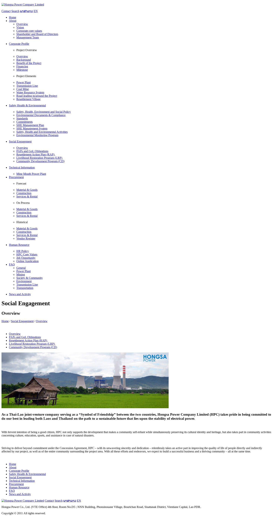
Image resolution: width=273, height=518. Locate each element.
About (12, 467)
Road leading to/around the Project (36, 95)
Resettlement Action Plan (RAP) (35, 154)
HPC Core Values (26, 254)
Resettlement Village (28, 99)
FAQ (12, 490)
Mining (20, 274)
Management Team (27, 37)
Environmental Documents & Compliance (41, 115)
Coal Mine (22, 89)
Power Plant (23, 82)
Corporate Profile (19, 470)
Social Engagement (22, 321)
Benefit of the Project (28, 63)
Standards (22, 118)
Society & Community (29, 277)
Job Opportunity (25, 257)
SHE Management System (31, 128)
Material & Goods (27, 189)
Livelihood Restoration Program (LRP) (39, 157)
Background (23, 59)
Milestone (22, 69)
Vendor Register (25, 238)
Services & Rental (27, 196)
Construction (23, 193)
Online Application (27, 261)
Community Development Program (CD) (40, 161)
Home (5, 321)
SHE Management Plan (30, 125)
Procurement (16, 484)
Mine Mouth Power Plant (31, 173)
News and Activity (20, 494)
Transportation (24, 287)
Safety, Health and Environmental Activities (42, 131)
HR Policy (22, 251)
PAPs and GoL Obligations (32, 151)
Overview (22, 24)
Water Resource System (30, 92)
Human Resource (19, 487)
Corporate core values (29, 30)
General (21, 267)
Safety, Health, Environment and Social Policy (43, 111)
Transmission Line (27, 85)
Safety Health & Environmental (27, 474)
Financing (22, 66)
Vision (20, 27)
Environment (24, 281)
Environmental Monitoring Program (37, 135)
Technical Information (22, 480)
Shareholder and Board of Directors (37, 34)
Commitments (24, 121)
